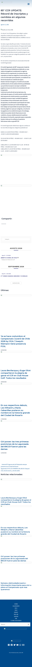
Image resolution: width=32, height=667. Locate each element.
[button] (1, 224)
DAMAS (16, 612)
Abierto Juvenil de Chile (9, 257)
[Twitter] (15, 645)
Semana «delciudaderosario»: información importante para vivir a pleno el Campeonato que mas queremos (16, 586)
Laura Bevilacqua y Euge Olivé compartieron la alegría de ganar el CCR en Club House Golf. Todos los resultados (16, 374)
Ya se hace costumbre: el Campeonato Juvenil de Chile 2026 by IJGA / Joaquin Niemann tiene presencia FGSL (15, 341)
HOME (16, 604)
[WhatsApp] (20, 645)
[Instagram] (9, 645)
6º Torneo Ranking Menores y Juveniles (14, 276)
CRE (16, 618)
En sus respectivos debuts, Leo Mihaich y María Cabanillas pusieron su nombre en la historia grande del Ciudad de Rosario (15, 410)
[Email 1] (23, 645)
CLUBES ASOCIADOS (16, 620)
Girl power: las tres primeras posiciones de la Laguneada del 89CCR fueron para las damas (15, 445)
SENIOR (16, 616)
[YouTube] (17, 645)
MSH (16, 610)
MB (22, 652)
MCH (16, 608)
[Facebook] (12, 645)
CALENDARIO (16, 606)
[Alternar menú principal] (29, 4)
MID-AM (16, 614)
